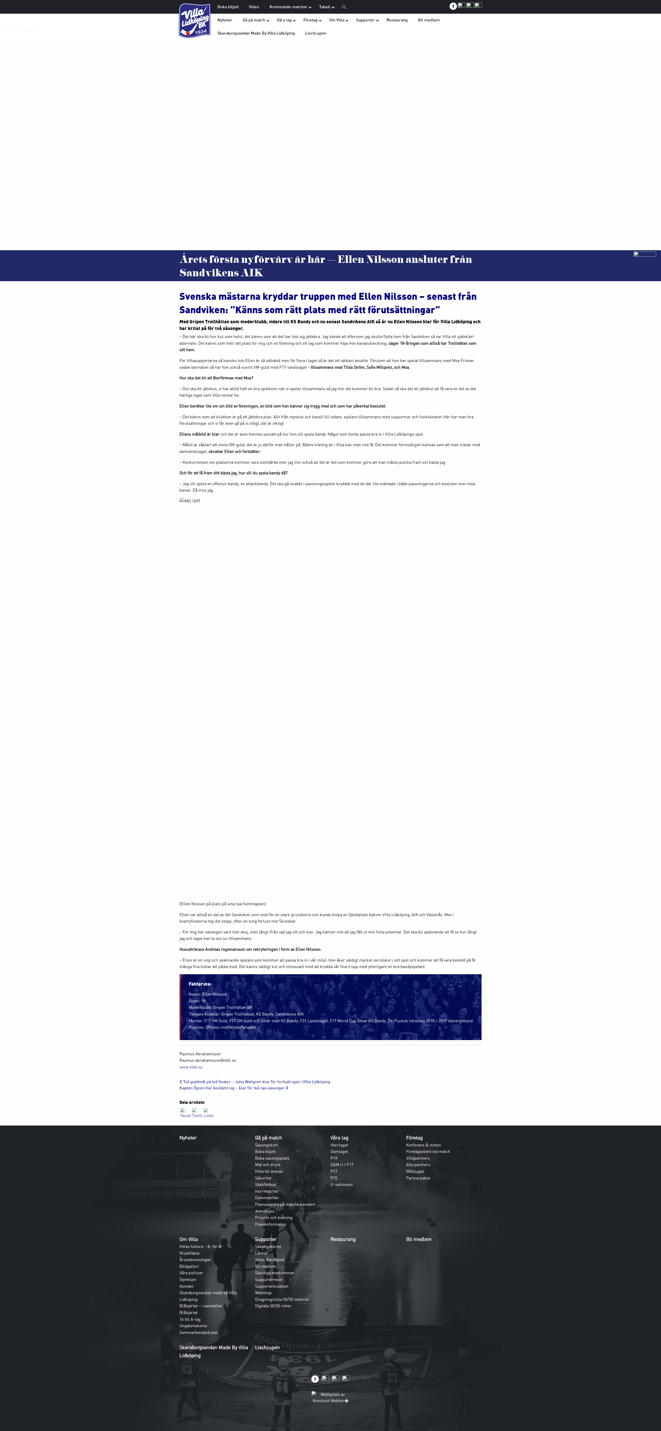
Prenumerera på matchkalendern (285, 1204)
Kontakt (186, 1286)
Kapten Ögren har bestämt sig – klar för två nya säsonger (232, 1088)
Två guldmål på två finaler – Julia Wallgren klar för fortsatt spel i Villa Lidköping (256, 1081)
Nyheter (188, 1138)
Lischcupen (267, 1347)
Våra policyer (191, 1272)
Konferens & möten (423, 1144)
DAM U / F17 (341, 1164)
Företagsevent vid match (428, 1151)
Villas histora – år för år (200, 1246)
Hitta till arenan (269, 1171)
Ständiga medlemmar (274, 1272)
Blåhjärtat (188, 1312)
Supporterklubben (271, 1286)
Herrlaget (339, 1144)
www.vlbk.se (190, 1067)
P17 (333, 1171)
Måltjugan (415, 1171)
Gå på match (268, 1138)
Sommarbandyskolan (198, 1332)
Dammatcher (267, 1197)
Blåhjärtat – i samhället (200, 1305)
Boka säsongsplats (272, 1158)
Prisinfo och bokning (274, 1217)
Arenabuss (264, 1211)
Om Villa (188, 1239)
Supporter (266, 1239)
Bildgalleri (189, 1266)
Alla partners (418, 1164)
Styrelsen (187, 1279)
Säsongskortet (268, 1246)
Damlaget (339, 1151)
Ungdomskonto (193, 1325)
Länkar (261, 1253)
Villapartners (418, 1158)
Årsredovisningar (195, 1259)
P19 (333, 1158)
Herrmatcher (267, 1191)
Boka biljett (265, 1151)
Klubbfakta (189, 1253)
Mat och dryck (268, 1164)
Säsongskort (266, 1144)
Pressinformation (270, 1224)
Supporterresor (269, 1279)
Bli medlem (265, 1266)
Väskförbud (265, 1184)
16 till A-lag (190, 1319)
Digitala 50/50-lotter (273, 1305)
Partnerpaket (418, 1178)
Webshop (263, 1292)
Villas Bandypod (269, 1259)
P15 (333, 1178)
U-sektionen (341, 1184)
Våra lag (339, 1138)
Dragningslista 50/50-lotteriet (282, 1299)
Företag (414, 1138)
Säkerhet (263, 1178)
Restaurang (343, 1239)
